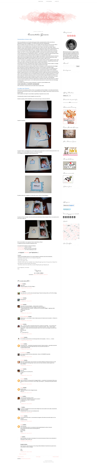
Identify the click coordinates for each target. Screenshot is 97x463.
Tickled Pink (65, 237)
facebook (72, 36)
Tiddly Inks (71, 237)
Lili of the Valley (66, 229)
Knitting (72, 228)
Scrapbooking (65, 236)
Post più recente (21, 456)
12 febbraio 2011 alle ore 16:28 (26, 375)
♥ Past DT (57, 1)
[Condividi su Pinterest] (42, 273)
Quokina (22, 343)
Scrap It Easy (73, 235)
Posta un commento (22, 454)
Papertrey (68, 231)
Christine (22, 360)
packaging (64, 239)
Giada (21, 424)
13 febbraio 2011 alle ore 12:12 (26, 392)
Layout (76, 228)
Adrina (21, 387)
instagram (68, 36)
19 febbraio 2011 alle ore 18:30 (26, 451)
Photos (75, 232)
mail (70, 36)
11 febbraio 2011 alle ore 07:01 (26, 301)
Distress (74, 226)
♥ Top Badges (49, 1)
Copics (72, 225)
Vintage (76, 237)
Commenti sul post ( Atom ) (26, 458)
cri (21, 407)
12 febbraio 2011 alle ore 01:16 (26, 365)
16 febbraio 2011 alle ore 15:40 (26, 440)
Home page (40, 1)
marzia (21, 298)
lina (21, 436)
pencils (74, 239)
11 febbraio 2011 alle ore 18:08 (26, 356)
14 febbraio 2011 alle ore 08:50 (26, 403)
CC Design (75, 224)
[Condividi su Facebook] (41, 273)
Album (34, 274)
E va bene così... (23, 352)
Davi (21, 291)
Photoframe (70, 232)
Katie (21, 283)
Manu (21, 396)
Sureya (77, 236)
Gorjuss (68, 228)
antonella (22, 337)
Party (74, 231)
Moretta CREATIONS (24, 316)
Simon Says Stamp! (20, 249)
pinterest (75, 36)
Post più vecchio (56, 456)
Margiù (21, 324)
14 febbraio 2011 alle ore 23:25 (26, 421)
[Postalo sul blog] (38, 273)
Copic (37, 274)
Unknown (22, 378)
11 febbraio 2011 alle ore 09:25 (26, 320)
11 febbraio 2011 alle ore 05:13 (26, 294)
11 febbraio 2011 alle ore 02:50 (26, 287)
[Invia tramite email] (37, 273)
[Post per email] (35, 272)
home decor (75, 238)
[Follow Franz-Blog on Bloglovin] (68, 206)
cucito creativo (69, 238)
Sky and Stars (51, 461)
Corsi (77, 225)
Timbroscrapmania (20, 247)
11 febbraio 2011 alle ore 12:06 (26, 340)
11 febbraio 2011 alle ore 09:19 (26, 313)
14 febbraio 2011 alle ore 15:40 (26, 412)
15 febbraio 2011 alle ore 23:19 (26, 433)
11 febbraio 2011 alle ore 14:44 (26, 349)
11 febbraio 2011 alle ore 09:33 (26, 333)
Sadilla (21, 304)
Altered (69, 224)
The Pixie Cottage (20, 248)
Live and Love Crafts (76, 229)
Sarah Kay (46, 274)
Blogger (50, 460)
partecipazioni (69, 239)
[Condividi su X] (39, 273)
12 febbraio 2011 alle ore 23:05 (26, 384)
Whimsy (64, 238)
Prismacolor (65, 233)
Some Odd (72, 236)
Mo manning (77, 230)
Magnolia (41, 274)
